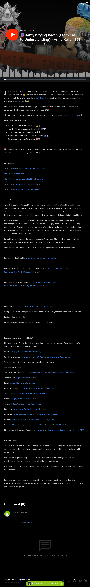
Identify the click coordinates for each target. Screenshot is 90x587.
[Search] (82, 3)
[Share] (44, 44)
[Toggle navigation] (87, 3)
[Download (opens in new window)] (32, 44)
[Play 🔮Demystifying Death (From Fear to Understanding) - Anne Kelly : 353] (12, 35)
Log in (29, 522)
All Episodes (13, 11)
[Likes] (21, 44)
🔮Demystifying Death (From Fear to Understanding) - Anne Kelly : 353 (50, 37)
